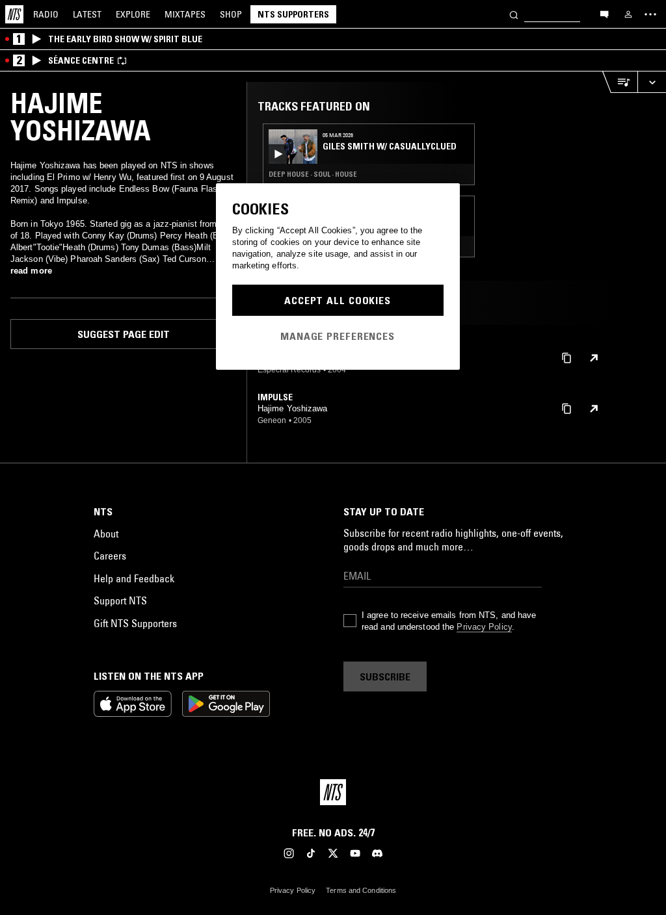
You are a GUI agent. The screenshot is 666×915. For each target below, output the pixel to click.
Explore (133, 14)
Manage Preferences (337, 335)
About (106, 533)
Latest (87, 14)
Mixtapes (185, 14)
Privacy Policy (484, 627)
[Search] (513, 14)
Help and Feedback (134, 578)
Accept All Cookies (337, 300)
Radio (46, 14)
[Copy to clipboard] (566, 357)
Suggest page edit (123, 334)
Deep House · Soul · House (313, 174)
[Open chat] (604, 13)
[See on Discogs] (594, 358)
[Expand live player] (651, 82)
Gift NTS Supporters (135, 623)
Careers (110, 555)
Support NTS (120, 600)
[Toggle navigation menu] (650, 14)
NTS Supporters (293, 14)
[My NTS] (628, 14)
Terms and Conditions (361, 890)
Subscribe (385, 676)
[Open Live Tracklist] (619, 82)
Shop (231, 14)
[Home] (14, 14)
